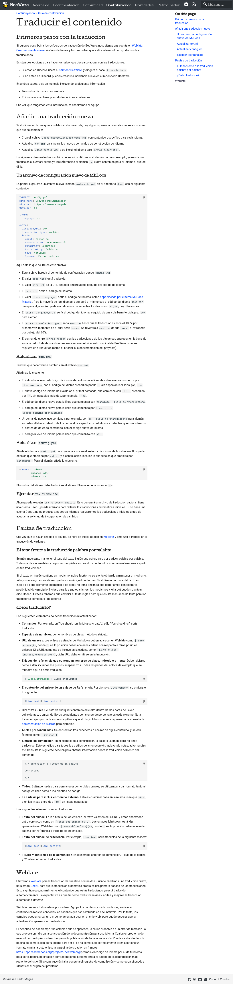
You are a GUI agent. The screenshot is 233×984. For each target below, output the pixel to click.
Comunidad (93, 5)
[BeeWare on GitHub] (189, 979)
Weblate (137, 45)
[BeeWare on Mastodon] (194, 979)
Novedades (144, 5)
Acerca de (40, 5)
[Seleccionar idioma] (194, 4)
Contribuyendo (118, 5)
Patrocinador (168, 5)
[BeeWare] (5, 5)
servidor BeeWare (70, 70)
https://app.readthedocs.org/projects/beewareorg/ (48, 952)
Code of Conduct (219, 979)
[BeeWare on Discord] (200, 979)
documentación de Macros (39, 724)
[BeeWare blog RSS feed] (205, 979)
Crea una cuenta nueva (30, 50)
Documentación (66, 5)
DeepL (34, 886)
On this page (185, 13)
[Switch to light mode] (185, 5)
